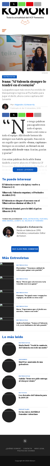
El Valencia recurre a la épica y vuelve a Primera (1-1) (21, 185)
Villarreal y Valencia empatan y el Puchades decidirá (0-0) (23, 193)
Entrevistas (33, 219)
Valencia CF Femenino (34, 221)
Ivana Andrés (7, 221)
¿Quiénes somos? (13, 449)
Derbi (25, 219)
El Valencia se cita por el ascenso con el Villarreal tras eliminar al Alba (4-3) (21, 202)
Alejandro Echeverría (24, 105)
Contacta (27, 449)
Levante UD (19, 221)
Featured (44, 219)
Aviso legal (39, 449)
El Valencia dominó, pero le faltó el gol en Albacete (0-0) (22, 210)
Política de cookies (26, 451)
